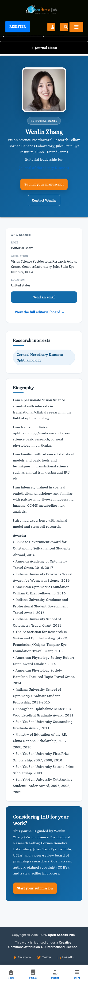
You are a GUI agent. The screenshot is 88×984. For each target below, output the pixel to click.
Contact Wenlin (44, 200)
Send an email (44, 297)
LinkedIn (67, 957)
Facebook (24, 957)
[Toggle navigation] (76, 27)
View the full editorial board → (40, 312)
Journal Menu (44, 47)
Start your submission (35, 888)
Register (17, 26)
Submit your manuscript (44, 184)
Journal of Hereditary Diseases (44, 167)
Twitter (46, 957)
